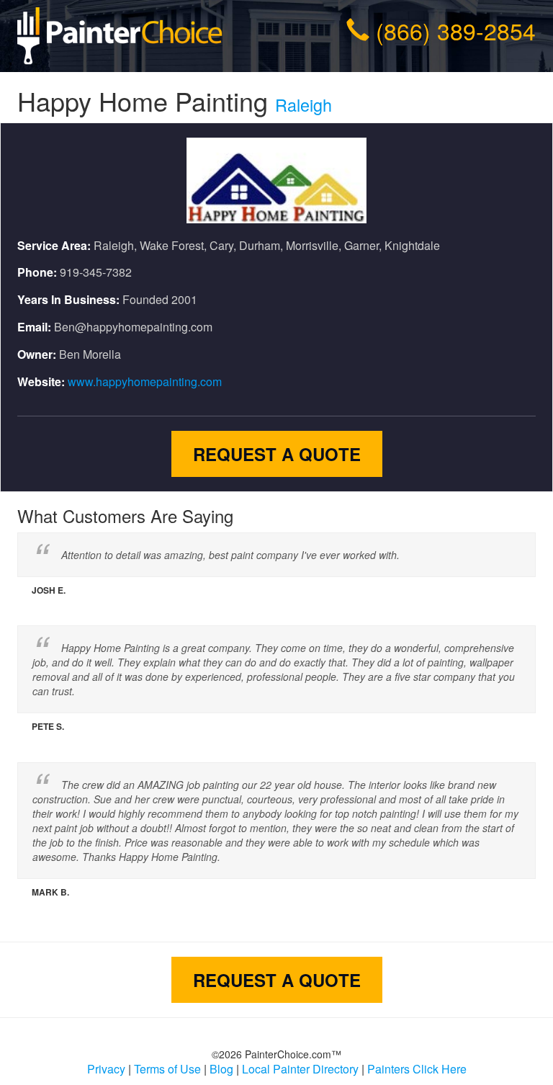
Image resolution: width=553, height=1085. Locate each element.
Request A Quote (277, 454)
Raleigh (303, 104)
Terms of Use (167, 1069)
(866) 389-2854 (456, 30)
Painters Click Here (417, 1069)
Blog (221, 1069)
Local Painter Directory (300, 1069)
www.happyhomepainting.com (145, 381)
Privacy (106, 1069)
